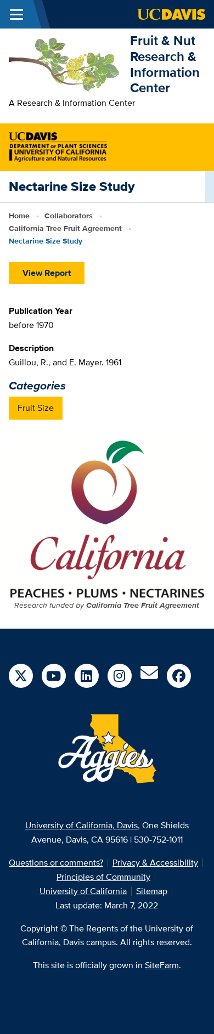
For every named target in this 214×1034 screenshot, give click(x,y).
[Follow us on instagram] (120, 676)
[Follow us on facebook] (179, 676)
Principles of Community (103, 877)
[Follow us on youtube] (54, 676)
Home (19, 215)
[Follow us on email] (149, 676)
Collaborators (68, 215)
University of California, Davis (81, 825)
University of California (83, 891)
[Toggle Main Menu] (16, 14)
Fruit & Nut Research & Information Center (165, 64)
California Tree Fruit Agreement (65, 228)
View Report (46, 273)
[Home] (65, 63)
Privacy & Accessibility (155, 862)
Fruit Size (36, 408)
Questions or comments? (56, 862)
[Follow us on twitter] (21, 676)
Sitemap (151, 891)
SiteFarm (162, 965)
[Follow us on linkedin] (87, 676)
